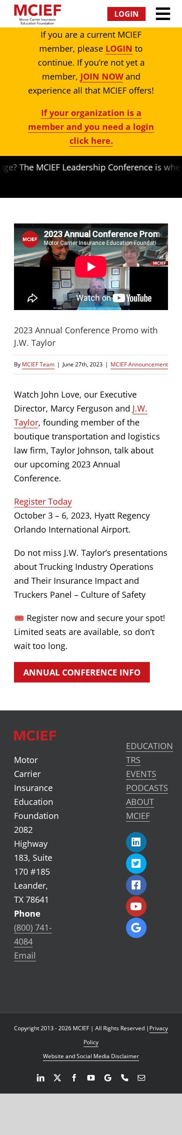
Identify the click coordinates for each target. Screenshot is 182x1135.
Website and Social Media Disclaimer (91, 1056)
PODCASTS (147, 787)
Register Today (43, 501)
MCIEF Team (38, 364)
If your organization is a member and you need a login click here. (91, 126)
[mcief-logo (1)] (37, 8)
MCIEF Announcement (139, 364)
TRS (133, 759)
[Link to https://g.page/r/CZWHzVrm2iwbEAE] (136, 928)
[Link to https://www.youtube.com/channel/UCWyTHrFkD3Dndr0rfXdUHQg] (136, 906)
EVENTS (141, 773)
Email (25, 955)
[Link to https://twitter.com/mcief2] (136, 863)
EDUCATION (149, 745)
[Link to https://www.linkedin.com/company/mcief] (136, 842)
